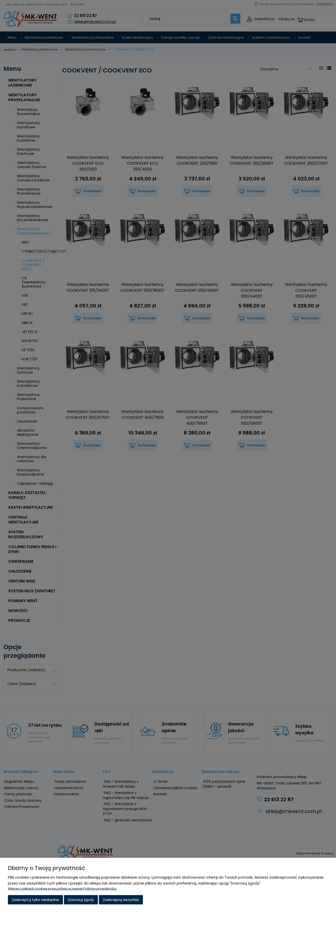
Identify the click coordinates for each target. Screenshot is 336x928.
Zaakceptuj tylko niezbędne (35, 899)
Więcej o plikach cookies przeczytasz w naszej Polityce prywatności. (62, 888)
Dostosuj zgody (81, 899)
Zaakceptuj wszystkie (121, 899)
